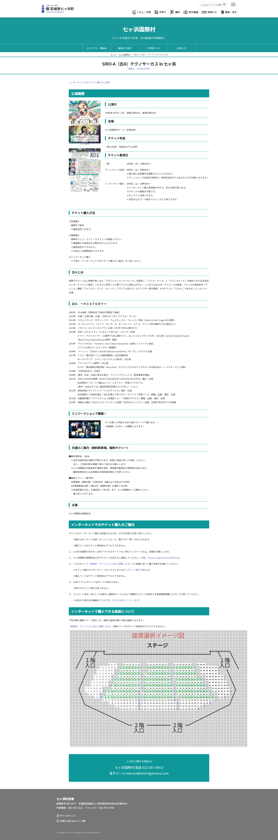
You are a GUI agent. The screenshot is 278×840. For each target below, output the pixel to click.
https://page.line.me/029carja (163, 557)
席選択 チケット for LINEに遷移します (110, 563)
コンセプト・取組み (96, 48)
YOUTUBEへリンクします (126, 600)
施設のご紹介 (125, 48)
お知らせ (181, 48)
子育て (162, 12)
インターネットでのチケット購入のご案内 (89, 82)
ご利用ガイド (153, 48)
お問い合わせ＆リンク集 (72, 821)
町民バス (212, 12)
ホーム (113, 54)
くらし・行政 (144, 12)
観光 (177, 12)
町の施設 (193, 12)
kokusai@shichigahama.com (147, 773)
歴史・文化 (231, 12)
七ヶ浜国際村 (124, 54)
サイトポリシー (68, 815)
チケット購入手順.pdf (138, 569)
